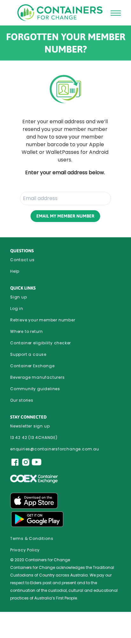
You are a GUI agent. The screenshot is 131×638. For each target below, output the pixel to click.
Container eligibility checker (40, 343)
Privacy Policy (25, 550)
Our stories (21, 400)
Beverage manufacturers (37, 377)
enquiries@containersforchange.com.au (54, 449)
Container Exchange (32, 366)
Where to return (26, 331)
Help (14, 271)
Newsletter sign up (30, 426)
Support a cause (28, 354)
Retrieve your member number (42, 320)
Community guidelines (35, 388)
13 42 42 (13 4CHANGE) (34, 437)
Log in (16, 308)
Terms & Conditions (31, 538)
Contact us (22, 259)
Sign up (18, 297)
